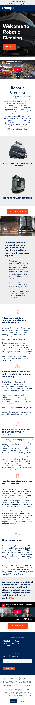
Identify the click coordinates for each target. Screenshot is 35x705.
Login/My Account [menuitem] (25, 4)
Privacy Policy (13, 687)
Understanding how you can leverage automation (17, 121)
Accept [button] (13, 701)
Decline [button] (22, 701)
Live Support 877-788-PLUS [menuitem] (16, 2)
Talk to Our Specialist (17, 626)
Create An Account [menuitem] (10, 4)
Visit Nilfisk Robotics (17, 211)
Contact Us (9, 47)
